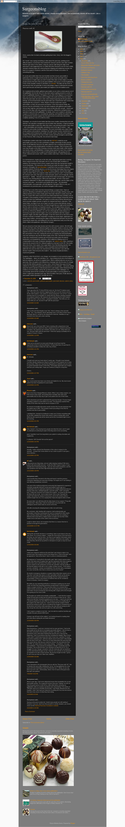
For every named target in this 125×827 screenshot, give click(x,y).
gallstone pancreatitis (46, 281)
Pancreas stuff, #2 (86, 91)
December (85, 61)
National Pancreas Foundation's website (46, 705)
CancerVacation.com (84, 252)
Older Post (70, 719)
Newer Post (27, 719)
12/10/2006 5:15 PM (33, 385)
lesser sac (47, 171)
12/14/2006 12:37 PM (33, 526)
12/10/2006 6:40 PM (33, 441)
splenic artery (59, 241)
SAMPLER (81, 204)
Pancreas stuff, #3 (86, 87)
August (84, 108)
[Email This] (43, 279)
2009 (81, 51)
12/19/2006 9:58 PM (33, 620)
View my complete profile (85, 41)
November (85, 101)
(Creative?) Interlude (87, 84)
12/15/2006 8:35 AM (33, 544)
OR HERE (81, 154)
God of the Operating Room (89, 77)
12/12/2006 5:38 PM (33, 470)
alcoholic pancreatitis (33, 281)
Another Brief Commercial (88, 89)
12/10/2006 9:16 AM (33, 303)
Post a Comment (30, 711)
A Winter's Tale (85, 72)
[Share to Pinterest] (50, 279)
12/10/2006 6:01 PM (33, 421)
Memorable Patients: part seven (90, 65)
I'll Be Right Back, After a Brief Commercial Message (89, 97)
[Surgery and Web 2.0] (85, 309)
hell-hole (54, 140)
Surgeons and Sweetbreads (89, 94)
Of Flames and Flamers (88, 67)
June (83, 113)
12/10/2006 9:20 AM (33, 318)
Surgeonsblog (34, 9)
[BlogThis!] (45, 279)
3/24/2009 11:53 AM (33, 708)
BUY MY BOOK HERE (84, 152)
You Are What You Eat (87, 63)
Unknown (30, 324)
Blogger (73, 823)
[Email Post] (40, 278)
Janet (28, 378)
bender (54, 83)
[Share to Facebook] (48, 279)
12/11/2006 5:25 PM (33, 455)
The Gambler (85, 75)
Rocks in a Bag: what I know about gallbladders (44, 791)
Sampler (25, 728)
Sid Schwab (30, 341)
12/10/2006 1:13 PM (33, 335)
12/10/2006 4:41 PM (33, 349)
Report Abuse (83, 118)
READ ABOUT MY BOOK (85, 150)
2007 (81, 56)
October (84, 103)
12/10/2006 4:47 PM (33, 373)
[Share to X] (47, 279)
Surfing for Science (86, 70)
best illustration (42, 167)
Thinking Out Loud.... (87, 82)
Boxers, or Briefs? (86, 79)
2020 (81, 49)
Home (48, 719)
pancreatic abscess (58, 281)
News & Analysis (82, 320)
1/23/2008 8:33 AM (32, 694)
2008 (81, 54)
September (85, 106)
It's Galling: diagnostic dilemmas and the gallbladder (45, 800)
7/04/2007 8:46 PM (32, 673)
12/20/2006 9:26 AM (33, 656)
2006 (81, 58)
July (83, 110)
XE (28, 461)
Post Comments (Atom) (37, 722)
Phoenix (29, 390)
